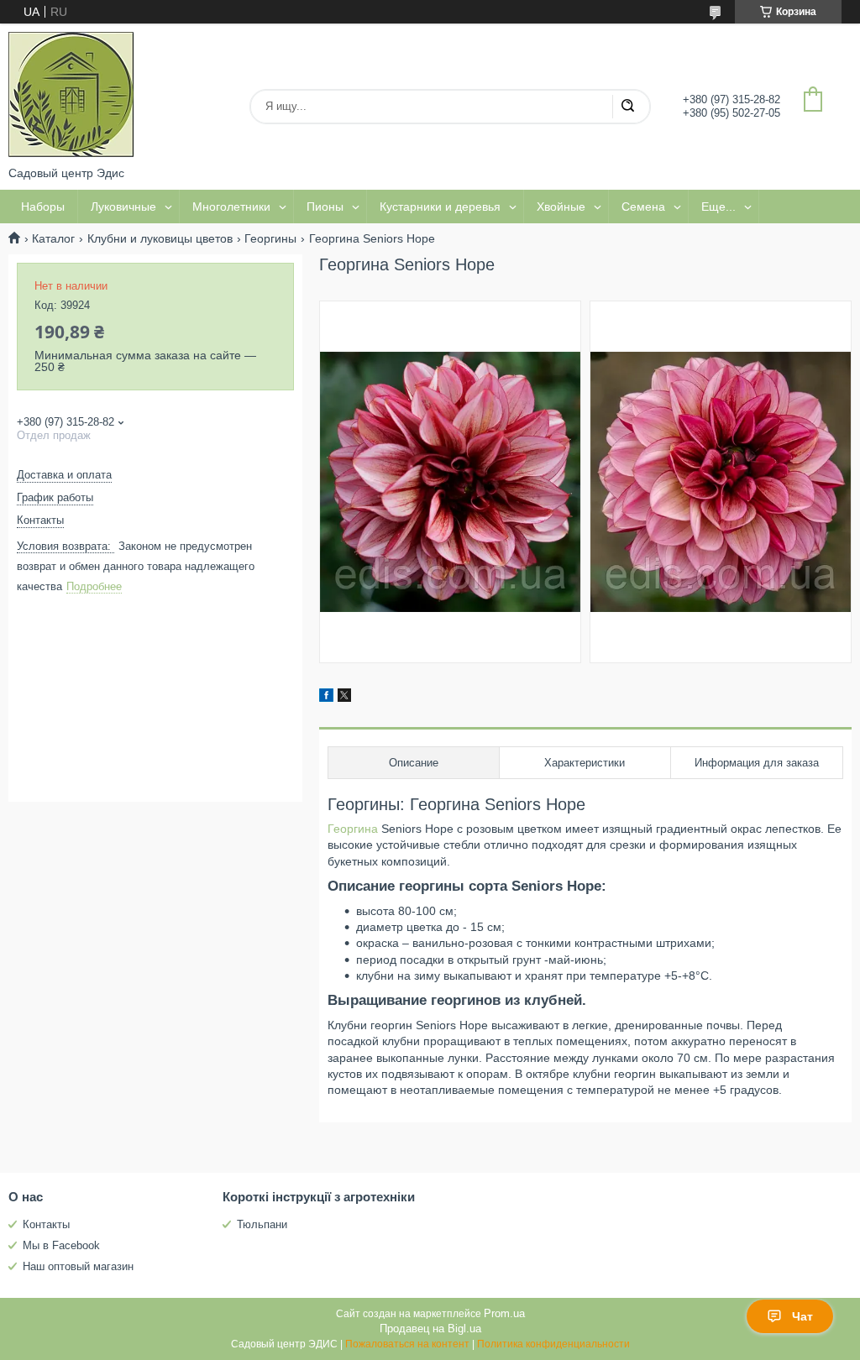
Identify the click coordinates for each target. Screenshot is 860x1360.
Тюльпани (262, 1224)
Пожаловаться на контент (407, 1344)
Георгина (353, 828)
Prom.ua (504, 1313)
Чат (802, 1316)
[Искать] (627, 106)
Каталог (53, 238)
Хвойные (561, 206)
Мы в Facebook (61, 1245)
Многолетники (231, 206)
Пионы (325, 206)
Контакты (46, 1224)
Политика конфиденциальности (553, 1344)
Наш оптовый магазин (78, 1266)
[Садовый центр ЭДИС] (71, 95)
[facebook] (326, 697)
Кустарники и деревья (440, 206)
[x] (344, 697)
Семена (643, 206)
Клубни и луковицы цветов (160, 238)
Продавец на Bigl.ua (430, 1328)
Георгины (270, 238)
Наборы (43, 206)
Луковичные (123, 206)
